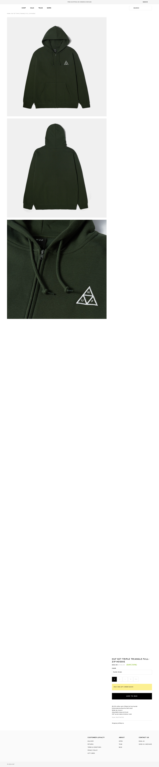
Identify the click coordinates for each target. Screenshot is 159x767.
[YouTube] (27, 737)
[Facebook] (12, 737)
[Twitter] (17, 737)
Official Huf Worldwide (12, 8)
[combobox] (142, 8)
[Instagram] (8, 737)
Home (8, 13)
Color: (114, 668)
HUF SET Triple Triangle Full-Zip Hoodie (23, 13)
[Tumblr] (22, 737)
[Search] (131, 8)
